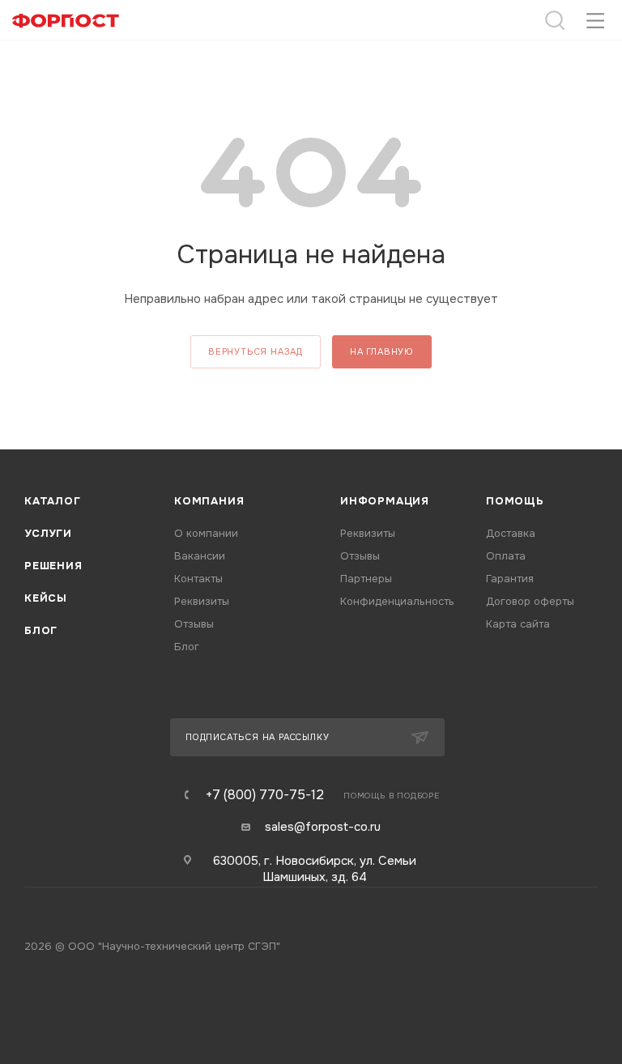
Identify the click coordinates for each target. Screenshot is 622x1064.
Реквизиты (201, 601)
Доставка (510, 533)
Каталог (52, 501)
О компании (206, 533)
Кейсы (45, 598)
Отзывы (194, 624)
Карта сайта (518, 624)
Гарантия (510, 578)
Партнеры (366, 578)
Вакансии (199, 556)
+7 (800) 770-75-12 (265, 795)
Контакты (198, 578)
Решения (53, 565)
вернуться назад (255, 351)
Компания (209, 501)
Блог (41, 630)
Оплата (506, 556)
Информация (384, 501)
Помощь (515, 501)
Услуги (48, 533)
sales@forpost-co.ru (323, 827)
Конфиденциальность (397, 601)
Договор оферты (530, 601)
